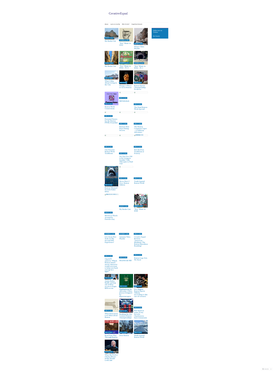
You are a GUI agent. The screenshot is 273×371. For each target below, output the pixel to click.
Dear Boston (124, 335)
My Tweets (156, 36)
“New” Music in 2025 (125, 44)
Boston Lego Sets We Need (140, 259)
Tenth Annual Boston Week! (139, 182)
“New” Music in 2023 (140, 210)
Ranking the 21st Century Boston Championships (125, 316)
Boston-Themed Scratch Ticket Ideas (111, 189)
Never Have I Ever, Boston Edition (124, 183)
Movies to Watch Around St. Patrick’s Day (111, 217)
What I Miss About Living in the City (111, 83)
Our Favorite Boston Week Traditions (110, 151)
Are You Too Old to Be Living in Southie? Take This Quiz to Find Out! (126, 160)
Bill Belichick (124, 101)
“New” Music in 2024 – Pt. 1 (140, 67)
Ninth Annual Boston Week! (139, 336)
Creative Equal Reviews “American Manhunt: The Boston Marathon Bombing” (141, 241)
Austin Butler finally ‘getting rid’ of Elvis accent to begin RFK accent (110, 284)
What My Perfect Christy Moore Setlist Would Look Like (111, 357)
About (106, 24)
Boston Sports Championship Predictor (140, 87)
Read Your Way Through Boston (111, 336)
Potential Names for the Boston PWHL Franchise (111, 121)
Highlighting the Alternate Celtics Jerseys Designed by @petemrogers (125, 292)
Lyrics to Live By (115, 24)
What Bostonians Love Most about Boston (111, 315)
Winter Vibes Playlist (139, 47)
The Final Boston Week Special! (140, 108)
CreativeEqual (118, 13)
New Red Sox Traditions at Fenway (139, 151)
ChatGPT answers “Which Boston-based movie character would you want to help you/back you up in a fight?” (111, 265)
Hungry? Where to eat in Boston (125, 86)
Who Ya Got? (125, 24)
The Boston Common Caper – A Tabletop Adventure (140, 129)
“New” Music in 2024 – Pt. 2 (125, 67)
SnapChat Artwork (137, 24)
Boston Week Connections (110, 108)
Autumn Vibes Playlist (124, 238)
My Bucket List (110, 41)
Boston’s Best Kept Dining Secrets (124, 128)
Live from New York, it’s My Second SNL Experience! (110, 239)
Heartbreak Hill (125, 260)
